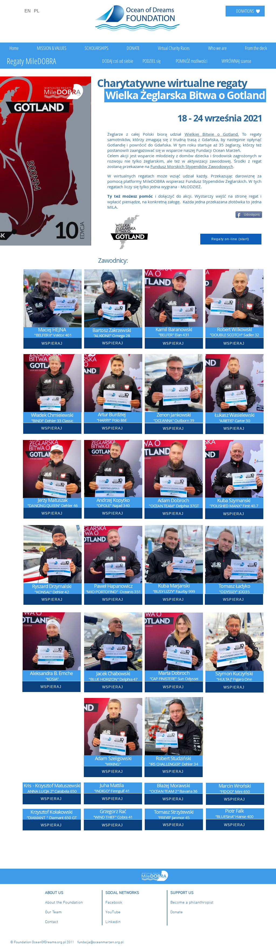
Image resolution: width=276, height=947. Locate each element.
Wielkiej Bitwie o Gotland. (212, 134)
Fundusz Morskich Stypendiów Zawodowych (191, 166)
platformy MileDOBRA (144, 181)
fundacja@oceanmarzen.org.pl (100, 942)
